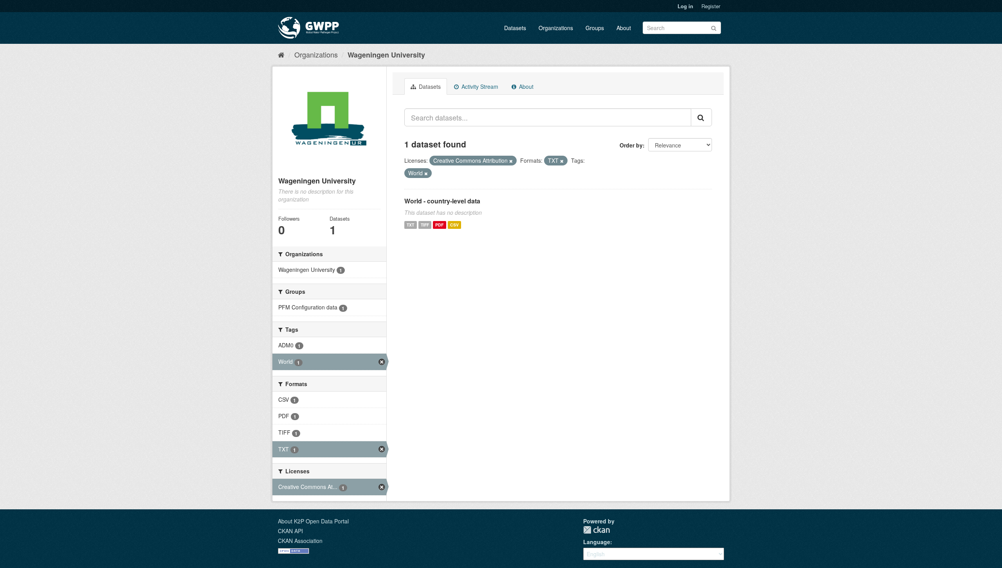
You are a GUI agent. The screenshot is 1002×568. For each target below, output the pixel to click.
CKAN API (290, 531)
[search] (701, 117)
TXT (410, 225)
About (623, 28)
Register (710, 6)
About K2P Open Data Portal (313, 521)
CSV (454, 225)
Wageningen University (386, 55)
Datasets (515, 28)
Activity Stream (479, 86)
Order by (631, 145)
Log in (685, 6)
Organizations (556, 28)
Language (596, 542)
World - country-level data (442, 200)
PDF (439, 225)
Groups (595, 28)
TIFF (425, 225)
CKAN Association (300, 541)
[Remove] (511, 161)
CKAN (596, 530)
